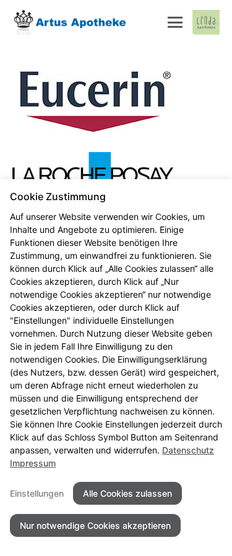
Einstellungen (37, 493)
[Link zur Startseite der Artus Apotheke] (69, 22)
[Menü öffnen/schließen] (175, 22)
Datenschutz (188, 450)
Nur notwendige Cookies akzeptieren (95, 525)
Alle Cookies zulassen (127, 493)
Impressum (33, 463)
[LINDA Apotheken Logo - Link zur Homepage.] (206, 22)
